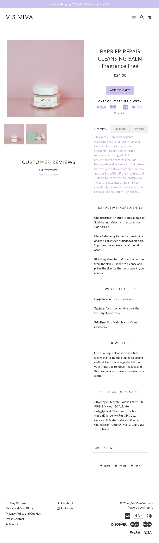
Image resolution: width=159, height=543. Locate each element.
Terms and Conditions (20, 508)
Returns (139, 128)
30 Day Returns (16, 503)
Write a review (48, 174)
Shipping (120, 128)
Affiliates (12, 524)
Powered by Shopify (140, 507)
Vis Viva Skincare (142, 503)
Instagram (67, 508)
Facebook (67, 503)
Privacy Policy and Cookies (23, 513)
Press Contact (15, 518)
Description (101, 128)
